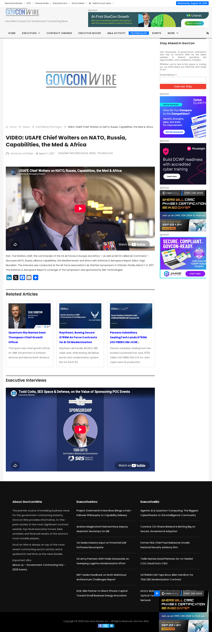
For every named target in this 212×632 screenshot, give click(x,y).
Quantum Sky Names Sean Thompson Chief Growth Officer (27, 337)
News (92, 153)
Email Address (168, 74)
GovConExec (78, 3)
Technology (138, 33)
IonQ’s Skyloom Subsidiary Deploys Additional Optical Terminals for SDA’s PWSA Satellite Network (167, 595)
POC (29, 3)
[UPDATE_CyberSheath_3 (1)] (183, 210)
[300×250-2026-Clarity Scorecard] (183, 117)
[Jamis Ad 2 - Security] (183, 257)
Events (156, 33)
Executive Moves (90, 33)
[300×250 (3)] (183, 164)
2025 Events (19, 569)
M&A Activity (116, 33)
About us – (19, 565)
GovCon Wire (141, 621)
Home (11, 33)
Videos (26, 127)
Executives (29, 33)
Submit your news (102, 3)
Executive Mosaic (13, 3)
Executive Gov (60, 3)
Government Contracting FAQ (45, 565)
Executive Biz (42, 3)
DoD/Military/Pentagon (49, 127)
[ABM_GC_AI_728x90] (148, 19)
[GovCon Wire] (22, 12)
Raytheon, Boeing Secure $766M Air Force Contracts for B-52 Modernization (78, 337)
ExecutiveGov (87, 502)
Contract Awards (59, 33)
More (171, 33)
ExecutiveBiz (149, 502)
